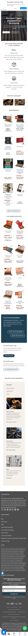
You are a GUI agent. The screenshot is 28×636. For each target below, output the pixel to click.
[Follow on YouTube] (18, 509)
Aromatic (3, 549)
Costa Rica (4, 556)
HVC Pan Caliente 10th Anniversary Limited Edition (20, 126)
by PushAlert (4, 9)
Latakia (12, 563)
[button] (25, 628)
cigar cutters (21, 551)
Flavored (11, 558)
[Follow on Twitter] (7, 509)
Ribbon (22, 567)
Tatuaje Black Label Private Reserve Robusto (8, 148)
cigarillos (3, 553)
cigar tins (17, 553)
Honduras (12, 560)
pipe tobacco (7, 567)
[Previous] (3, 103)
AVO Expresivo (20, 146)
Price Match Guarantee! (7, 527)
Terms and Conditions (6, 535)
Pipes (3, 567)
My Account (4, 521)
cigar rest (8, 553)
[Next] (25, 103)
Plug (12, 567)
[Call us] (13, 509)
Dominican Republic (21, 556)
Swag (7, 570)
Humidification (19, 560)
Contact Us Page (5, 541)
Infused (7, 563)
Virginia (23, 570)
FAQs (2, 524)
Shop (2, 518)
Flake (7, 558)
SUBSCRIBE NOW (14, 594)
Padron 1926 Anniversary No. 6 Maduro (8, 279)
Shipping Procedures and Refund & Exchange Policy (13, 538)
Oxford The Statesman (19, 195)
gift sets (21, 558)
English (3, 558)
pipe (23, 565)
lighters (16, 563)
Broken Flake (22, 549)
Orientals (15, 565)
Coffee (21, 553)
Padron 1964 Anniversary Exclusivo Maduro (8, 302)
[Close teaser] (9, 634)
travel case (12, 570)
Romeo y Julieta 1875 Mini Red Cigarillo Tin (20, 232)
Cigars (12, 553)
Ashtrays (8, 549)
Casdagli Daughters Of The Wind (20, 302)
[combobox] (4, 590)
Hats (8, 560)
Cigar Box (16, 551)
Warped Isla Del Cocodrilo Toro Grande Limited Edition (20, 171)
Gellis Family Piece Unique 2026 (8, 125)
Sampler (3, 570)
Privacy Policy (4, 532)
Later (15, 8)
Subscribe (23, 8)
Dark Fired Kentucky (11, 556)
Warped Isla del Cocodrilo (8, 256)
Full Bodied (16, 558)
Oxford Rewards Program (7, 530)
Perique (19, 565)
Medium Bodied (22, 563)
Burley (3, 551)
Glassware (4, 560)
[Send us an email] (10, 509)
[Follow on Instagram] (5, 509)
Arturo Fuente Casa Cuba (8, 231)
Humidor (3, 563)
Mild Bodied (4, 565)
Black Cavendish (14, 549)
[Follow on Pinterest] (15, 509)
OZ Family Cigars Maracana (8, 170)
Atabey (20, 277)
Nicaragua (10, 565)
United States (18, 570)
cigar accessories (8, 551)
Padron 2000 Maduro (20, 256)
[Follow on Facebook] (2, 509)
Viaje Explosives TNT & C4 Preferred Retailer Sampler (8, 196)
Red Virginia (16, 567)
